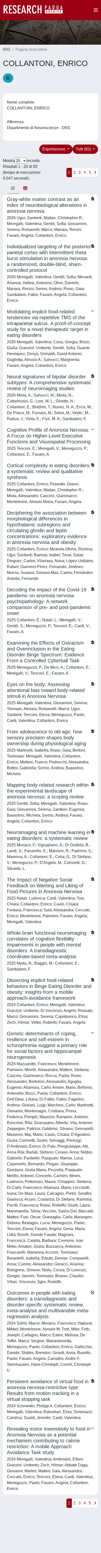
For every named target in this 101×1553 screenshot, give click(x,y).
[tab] (13, 188)
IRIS (7, 49)
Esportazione (54, 149)
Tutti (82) (84, 149)
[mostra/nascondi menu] (96, 10)
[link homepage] (35, 10)
